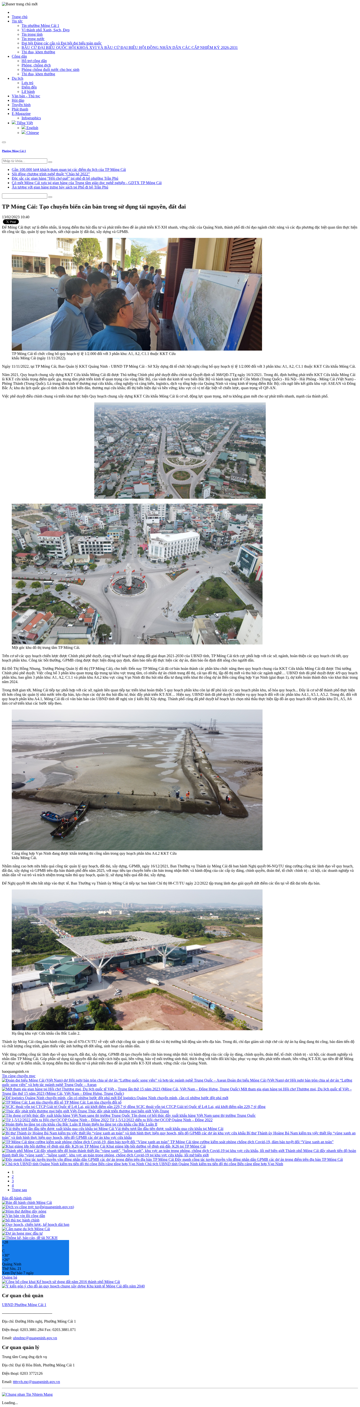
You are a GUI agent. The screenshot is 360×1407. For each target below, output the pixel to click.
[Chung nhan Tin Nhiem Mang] (27, 1394)
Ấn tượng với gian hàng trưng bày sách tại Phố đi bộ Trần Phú (60, 187)
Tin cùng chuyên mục (19, 1076)
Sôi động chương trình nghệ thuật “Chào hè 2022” (51, 174)
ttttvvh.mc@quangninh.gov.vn (36, 1382)
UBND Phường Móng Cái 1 (24, 1305)
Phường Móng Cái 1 (14, 150)
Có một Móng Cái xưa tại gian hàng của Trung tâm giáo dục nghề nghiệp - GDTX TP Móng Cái (87, 183)
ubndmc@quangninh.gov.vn (35, 1338)
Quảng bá (9, 1277)
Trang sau (19, 1190)
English (31, 128)
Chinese (32, 133)
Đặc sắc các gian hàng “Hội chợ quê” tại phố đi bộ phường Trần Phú (65, 178)
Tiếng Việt (24, 123)
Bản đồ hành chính (16, 1198)
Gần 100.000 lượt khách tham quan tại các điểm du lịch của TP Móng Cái (69, 169)
